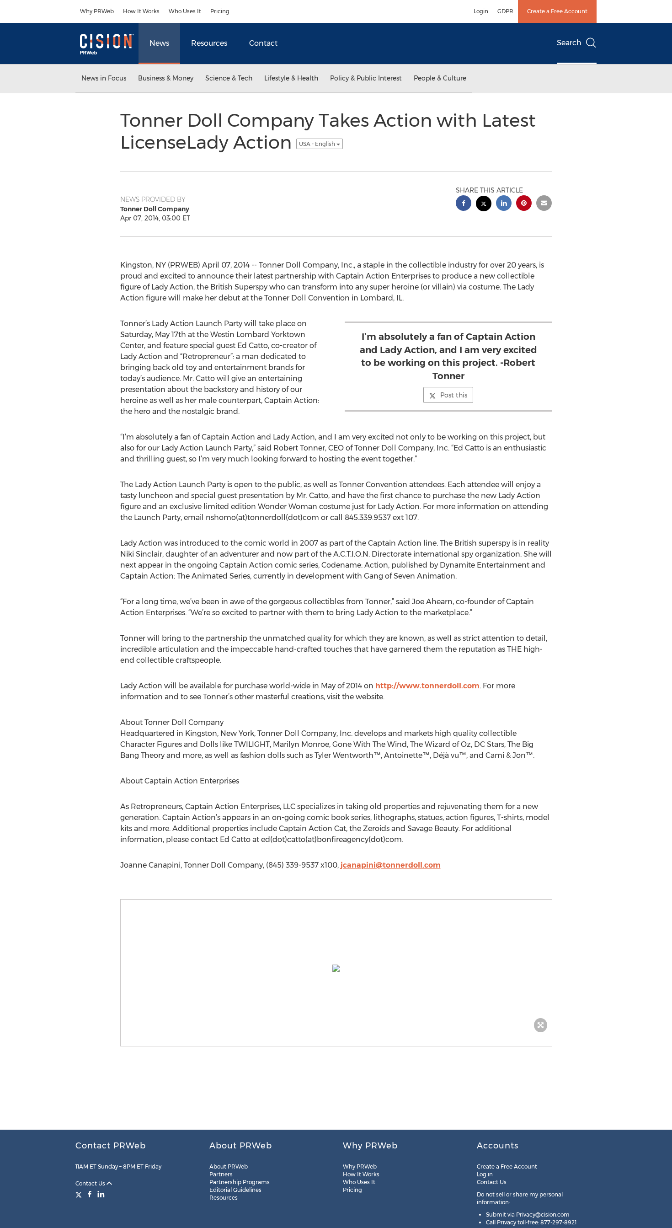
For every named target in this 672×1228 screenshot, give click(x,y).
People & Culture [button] (440, 78)
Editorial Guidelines (235, 1189)
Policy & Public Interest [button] (366, 78)
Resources (209, 43)
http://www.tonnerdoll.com (427, 685)
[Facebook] (89, 1194)
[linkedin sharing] (504, 204)
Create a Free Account (557, 11)
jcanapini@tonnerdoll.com (391, 865)
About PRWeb (228, 1166)
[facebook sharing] (463, 204)
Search (569, 42)
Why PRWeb (97, 11)
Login (481, 11)
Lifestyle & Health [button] (291, 78)
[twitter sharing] (483, 205)
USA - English (317, 143)
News (159, 43)
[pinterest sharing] (524, 204)
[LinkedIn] (101, 1194)
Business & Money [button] (165, 78)
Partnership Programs (239, 1182)
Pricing (219, 11)
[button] (336, 968)
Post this (453, 395)
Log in (485, 1174)
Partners (221, 1174)
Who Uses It (185, 11)
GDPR (505, 11)
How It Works (141, 11)
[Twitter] (79, 1194)
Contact (263, 43)
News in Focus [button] (103, 78)
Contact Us (91, 1183)
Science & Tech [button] (228, 78)
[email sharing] (544, 204)
